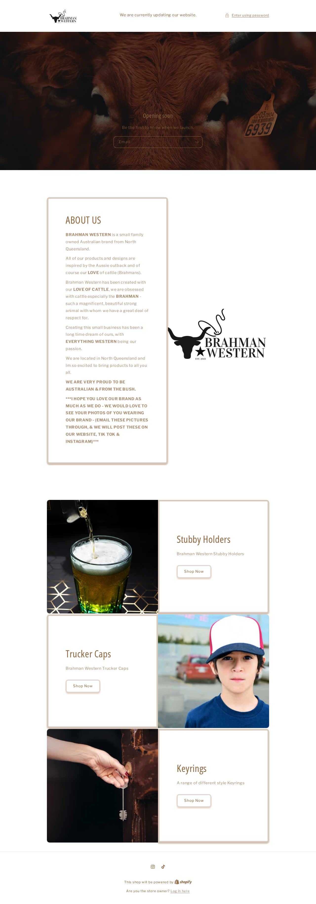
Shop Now (194, 572)
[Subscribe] (196, 142)
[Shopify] (183, 882)
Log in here (180, 891)
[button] (247, 15)
